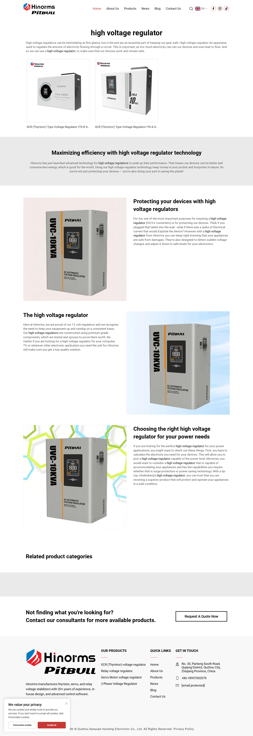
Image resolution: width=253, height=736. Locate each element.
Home (97, 8)
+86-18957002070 (194, 678)
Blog (158, 8)
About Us (112, 8)
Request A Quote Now (201, 616)
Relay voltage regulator (117, 671)
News (145, 8)
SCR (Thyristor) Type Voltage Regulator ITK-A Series (128, 127)
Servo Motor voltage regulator (121, 677)
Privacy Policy (183, 729)
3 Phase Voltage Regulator (119, 683)
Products (130, 8)
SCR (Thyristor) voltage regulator (123, 664)
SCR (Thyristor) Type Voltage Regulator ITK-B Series (60, 127)
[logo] (39, 8)
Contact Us (173, 8)
